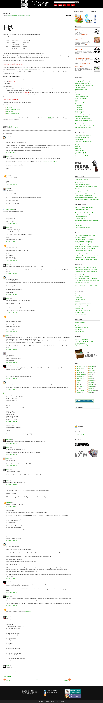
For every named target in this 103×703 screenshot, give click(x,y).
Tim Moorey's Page (79, 312)
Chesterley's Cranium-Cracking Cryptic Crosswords (87, 199)
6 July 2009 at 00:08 (11, 435)
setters (78, 384)
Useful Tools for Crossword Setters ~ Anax (85, 235)
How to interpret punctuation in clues (83, 141)
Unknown (8, 502)
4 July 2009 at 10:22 (11, 223)
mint (78, 382)
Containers (77, 92)
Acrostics (77, 103)
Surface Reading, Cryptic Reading (83, 114)
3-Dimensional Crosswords (81, 284)
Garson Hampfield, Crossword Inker (83, 195)
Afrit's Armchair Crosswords (81, 179)
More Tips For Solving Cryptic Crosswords (85, 81)
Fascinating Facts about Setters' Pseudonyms (86, 271)
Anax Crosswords (79, 294)
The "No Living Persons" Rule (82, 282)
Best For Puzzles (79, 295)
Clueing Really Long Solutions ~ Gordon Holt (85, 257)
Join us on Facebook (52, 692)
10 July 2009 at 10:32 (11, 673)
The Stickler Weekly (79, 331)
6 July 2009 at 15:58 (11, 578)
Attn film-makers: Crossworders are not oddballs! (86, 197)
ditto (90, 374)
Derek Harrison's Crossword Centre (83, 303)
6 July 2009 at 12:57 (11, 498)
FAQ (64, 5)
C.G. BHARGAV (9, 353)
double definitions (36, 79)
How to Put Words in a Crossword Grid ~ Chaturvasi (87, 246)
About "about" (78, 146)
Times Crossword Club (80, 326)
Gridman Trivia (78, 223)
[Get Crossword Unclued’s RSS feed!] (79, 22)
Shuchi (10, 126)
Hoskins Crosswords (80, 306)
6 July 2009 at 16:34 (11, 605)
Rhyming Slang (9, 111)
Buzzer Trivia (78, 222)
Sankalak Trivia (78, 225)
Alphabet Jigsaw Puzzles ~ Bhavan (83, 250)
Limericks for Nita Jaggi (80, 218)
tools (78, 388)
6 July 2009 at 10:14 (11, 465)
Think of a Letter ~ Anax (80, 237)
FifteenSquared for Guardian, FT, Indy (84, 341)
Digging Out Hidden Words (81, 89)
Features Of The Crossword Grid (82, 122)
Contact (41, 701)
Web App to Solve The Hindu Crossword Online (86, 211)
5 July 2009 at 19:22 (11, 402)
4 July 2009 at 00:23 (11, 172)
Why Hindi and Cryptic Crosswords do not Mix (85, 267)
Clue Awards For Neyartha (81, 216)
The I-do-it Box (78, 329)
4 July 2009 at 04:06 (11, 205)
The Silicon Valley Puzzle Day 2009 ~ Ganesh (86, 259)
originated (26, 69)
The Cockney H (9, 107)
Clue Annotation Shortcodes (81, 124)
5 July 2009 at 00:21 (11, 312)
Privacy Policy (50, 701)
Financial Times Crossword (81, 324)
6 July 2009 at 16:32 (11, 592)
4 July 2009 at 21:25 (11, 260)
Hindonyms (6, 13)
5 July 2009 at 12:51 (11, 378)
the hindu (91, 386)
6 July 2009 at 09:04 (11, 454)
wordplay (79, 392)
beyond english (12, 15)
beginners (91, 366)
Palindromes (78, 148)
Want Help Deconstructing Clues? (83, 127)
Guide (60, 5)
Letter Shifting (78, 107)
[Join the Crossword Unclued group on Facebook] (95, 22)
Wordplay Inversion (79, 150)
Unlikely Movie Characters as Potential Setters (86, 186)
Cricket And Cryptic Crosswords (82, 118)
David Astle (77, 301)
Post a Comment (7, 676)
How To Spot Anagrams (80, 87)
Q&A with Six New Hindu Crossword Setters (85, 213)
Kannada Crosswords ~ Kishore (82, 252)
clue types (91, 370)
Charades (77, 91)
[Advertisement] (21, 20)
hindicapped (27, 611)
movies (91, 382)
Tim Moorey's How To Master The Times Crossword (87, 181)
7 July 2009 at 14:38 (11, 620)
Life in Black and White (80, 192)
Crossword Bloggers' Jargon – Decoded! (84, 125)
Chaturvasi (8, 439)
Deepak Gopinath (10, 209)
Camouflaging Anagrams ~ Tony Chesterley (85, 239)
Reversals (77, 94)
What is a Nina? (78, 273)
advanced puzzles (81, 366)
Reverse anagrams (79, 139)
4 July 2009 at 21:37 (11, 273)
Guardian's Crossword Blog (81, 305)
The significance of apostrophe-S (82, 137)
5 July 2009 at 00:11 (11, 294)
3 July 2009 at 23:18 (11, 152)
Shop (68, 5)
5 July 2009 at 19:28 (11, 421)
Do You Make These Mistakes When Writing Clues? (87, 280)
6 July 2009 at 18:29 (11, 613)
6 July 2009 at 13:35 (11, 506)
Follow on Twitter (52, 690)
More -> (87, 34)
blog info (91, 368)
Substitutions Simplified (80, 102)
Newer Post (66, 680)
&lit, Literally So (78, 112)
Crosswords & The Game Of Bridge (83, 120)
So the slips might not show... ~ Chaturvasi (85, 248)
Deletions (77, 100)
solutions (91, 384)
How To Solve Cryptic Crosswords (83, 80)
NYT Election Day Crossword (82, 276)
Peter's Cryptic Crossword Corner (83, 310)
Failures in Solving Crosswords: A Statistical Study (87, 285)
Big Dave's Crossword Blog (81, 345)
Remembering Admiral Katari (81, 209)
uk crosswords (80, 390)
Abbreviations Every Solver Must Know (84, 85)
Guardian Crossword (79, 322)
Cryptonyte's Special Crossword (82, 227)
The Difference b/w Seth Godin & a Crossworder (86, 278)
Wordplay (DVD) (79, 182)
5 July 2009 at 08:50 (11, 331)
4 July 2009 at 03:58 (11, 184)
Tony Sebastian (9, 609)
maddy (7, 137)
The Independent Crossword (81, 327)
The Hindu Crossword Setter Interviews (84, 207)
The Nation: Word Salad (80, 314)
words (28, 15)
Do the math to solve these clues (83, 154)
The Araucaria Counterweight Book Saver (84, 190)
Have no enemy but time (81, 152)
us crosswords (92, 390)
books (78, 370)
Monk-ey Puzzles (79, 308)
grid (90, 376)
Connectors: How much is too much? (83, 155)
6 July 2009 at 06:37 (11, 443)
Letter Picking (78, 105)
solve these (79, 386)
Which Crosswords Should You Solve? (84, 83)
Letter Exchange (79, 109)
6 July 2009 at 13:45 (11, 540)
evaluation (79, 376)
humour (91, 378)
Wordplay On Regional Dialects (13, 109)
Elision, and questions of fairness (83, 135)
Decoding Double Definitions (12, 113)
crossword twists (81, 374)
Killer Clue (77, 188)
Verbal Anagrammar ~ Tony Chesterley (84, 241)
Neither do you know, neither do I (50, 161)
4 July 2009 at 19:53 (11, 241)
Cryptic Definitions (79, 111)
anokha (8, 175)
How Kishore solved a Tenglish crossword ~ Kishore (87, 255)
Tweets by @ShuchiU (80, 434)
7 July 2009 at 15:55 (11, 662)
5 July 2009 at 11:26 (11, 362)
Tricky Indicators (79, 144)
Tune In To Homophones (11, 115)
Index (72, 5)
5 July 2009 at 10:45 (11, 349)
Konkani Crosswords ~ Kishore (82, 254)
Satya (7, 188)
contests (91, 372)
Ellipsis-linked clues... (80, 143)
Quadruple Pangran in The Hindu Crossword (85, 214)
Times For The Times (80, 343)
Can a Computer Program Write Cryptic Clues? (86, 269)
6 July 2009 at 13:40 (11, 531)
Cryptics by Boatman (80, 299)
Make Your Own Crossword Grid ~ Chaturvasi (85, 243)
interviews (91, 380)
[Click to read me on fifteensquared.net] (84, 402)
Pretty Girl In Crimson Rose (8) (82, 184)
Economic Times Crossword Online (83, 274)
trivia (90, 388)
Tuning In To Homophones (81, 98)
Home (55, 5)
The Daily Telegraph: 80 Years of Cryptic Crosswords (87, 193)
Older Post (8, 680)
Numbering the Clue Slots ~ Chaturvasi (84, 244)
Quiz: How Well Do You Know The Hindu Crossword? (87, 220)
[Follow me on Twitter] (88, 22)
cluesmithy (21, 15)
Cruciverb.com (78, 297)
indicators (79, 380)
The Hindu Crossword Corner (81, 339)
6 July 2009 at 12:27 (11, 484)
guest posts (79, 378)
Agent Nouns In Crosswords (81, 116)
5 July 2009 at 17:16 (11, 389)
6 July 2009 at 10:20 (11, 476)
